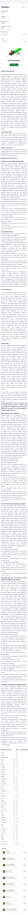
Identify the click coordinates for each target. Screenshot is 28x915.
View (25, 41)
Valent (2, 12)
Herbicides (3, 18)
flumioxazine (4, 34)
